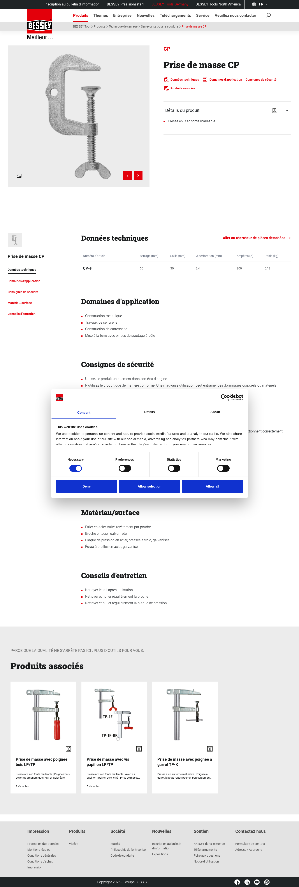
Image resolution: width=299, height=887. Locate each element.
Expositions (160, 854)
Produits (99, 26)
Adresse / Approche (248, 849)
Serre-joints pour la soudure (159, 26)
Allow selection (150, 486)
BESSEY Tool (81, 26)
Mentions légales (38, 849)
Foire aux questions (207, 855)
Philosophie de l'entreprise (128, 849)
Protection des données (43, 843)
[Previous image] (127, 175)
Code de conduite (122, 855)
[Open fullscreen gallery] (19, 175)
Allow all (212, 486)
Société (115, 843)
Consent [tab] (83, 412)
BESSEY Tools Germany (169, 4)
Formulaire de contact (250, 843)
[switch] (125, 468)
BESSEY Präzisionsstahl (125, 4)
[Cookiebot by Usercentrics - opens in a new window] (224, 397)
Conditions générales (41, 855)
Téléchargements (205, 849)
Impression (34, 867)
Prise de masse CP (194, 26)
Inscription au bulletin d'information (72, 4)
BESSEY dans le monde (209, 843)
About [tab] (215, 412)
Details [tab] (149, 412)
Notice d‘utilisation (206, 861)
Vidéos (73, 843)
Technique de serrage (123, 26)
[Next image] (138, 175)
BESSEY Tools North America (218, 4)
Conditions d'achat (40, 861)
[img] (78, 116)
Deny (86, 486)
